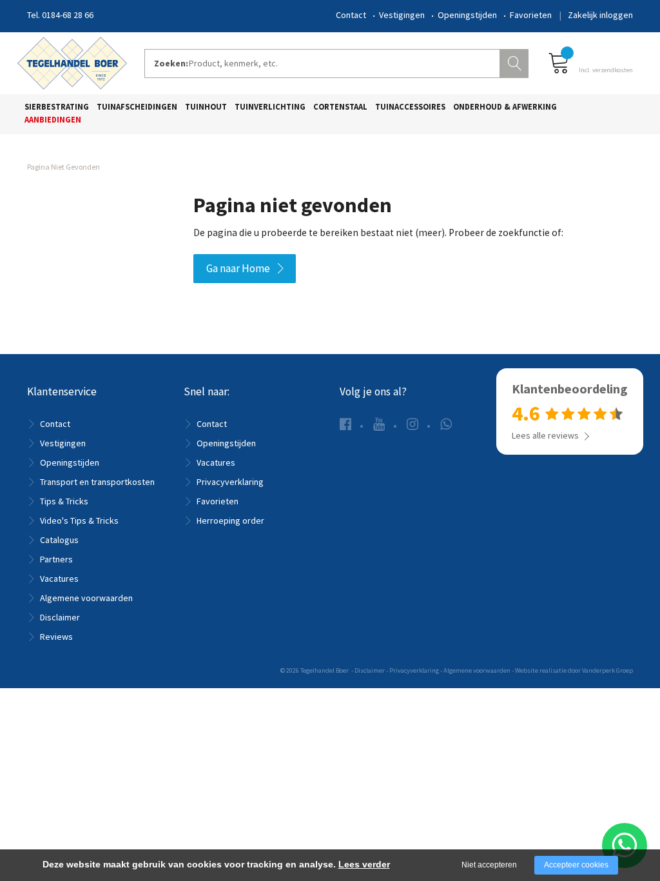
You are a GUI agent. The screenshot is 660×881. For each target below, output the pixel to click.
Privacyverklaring (230, 482)
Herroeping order (230, 520)
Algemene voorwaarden (86, 598)
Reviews (56, 636)
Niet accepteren (489, 864)
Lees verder (364, 864)
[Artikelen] (590, 62)
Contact (351, 15)
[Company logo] (72, 62)
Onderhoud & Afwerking (505, 107)
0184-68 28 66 (67, 15)
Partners (56, 559)
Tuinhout (206, 107)
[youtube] (379, 424)
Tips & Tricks (64, 501)
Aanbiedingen (52, 119)
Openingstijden (467, 15)
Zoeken (516, 62)
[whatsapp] (446, 424)
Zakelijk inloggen (600, 15)
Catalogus (59, 540)
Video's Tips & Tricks (79, 520)
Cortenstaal (340, 107)
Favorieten (531, 15)
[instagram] (412, 424)
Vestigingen (402, 15)
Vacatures (59, 578)
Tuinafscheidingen (137, 107)
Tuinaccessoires (410, 107)
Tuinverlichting (270, 107)
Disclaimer (60, 617)
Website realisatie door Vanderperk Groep (574, 670)
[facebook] (345, 424)
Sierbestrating (56, 107)
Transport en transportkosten (97, 482)
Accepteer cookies (576, 864)
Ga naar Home (238, 268)
